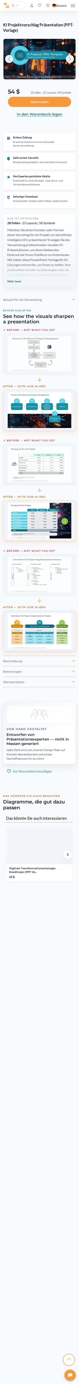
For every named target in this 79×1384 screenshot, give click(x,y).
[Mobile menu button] (73, 5)
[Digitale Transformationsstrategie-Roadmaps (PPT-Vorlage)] (39, 846)
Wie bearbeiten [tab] (14, 682)
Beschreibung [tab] (12, 661)
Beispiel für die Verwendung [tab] (22, 299)
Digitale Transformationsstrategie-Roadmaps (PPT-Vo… (32, 870)
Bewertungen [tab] (12, 671)
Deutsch (61, 5)
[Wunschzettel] (39, 5)
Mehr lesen (14, 281)
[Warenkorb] (47, 5)
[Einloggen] (31, 5)
